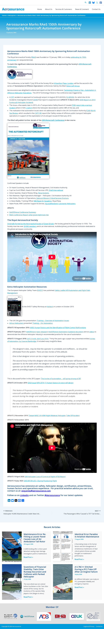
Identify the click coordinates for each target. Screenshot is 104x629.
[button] (86, 2)
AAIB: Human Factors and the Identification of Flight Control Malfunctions (58, 327)
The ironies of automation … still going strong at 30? (61, 379)
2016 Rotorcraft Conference (53, 120)
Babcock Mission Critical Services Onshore (52, 198)
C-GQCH (29, 108)
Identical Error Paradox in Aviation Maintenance (87, 535)
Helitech (50, 306)
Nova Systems (43, 193)
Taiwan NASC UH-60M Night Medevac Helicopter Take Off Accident (54, 415)
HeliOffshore (31, 332)
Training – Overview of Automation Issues (53, 320)
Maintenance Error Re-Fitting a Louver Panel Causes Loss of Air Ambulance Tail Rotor (35, 538)
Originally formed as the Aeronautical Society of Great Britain (30, 224)
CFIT (12, 97)
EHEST (40, 290)
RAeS (34, 57)
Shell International (56, 190)
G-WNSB (70, 97)
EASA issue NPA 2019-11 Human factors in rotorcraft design (50, 383)
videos (91, 332)
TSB (73, 105)
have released (41, 332)
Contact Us (96, 9)
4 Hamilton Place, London (63, 83)
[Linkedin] (90, 2)
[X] (97, 2)
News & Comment (82, 9)
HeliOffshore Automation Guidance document (66, 332)
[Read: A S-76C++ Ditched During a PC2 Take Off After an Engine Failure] (63, 582)
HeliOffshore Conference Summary (22, 212)
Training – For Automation (42, 323)
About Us (48, 9)
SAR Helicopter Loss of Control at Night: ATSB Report (45, 477)
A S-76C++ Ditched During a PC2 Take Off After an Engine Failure (86, 569)
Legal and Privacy (89, 626)
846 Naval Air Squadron (43, 201)
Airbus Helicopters (16, 323)
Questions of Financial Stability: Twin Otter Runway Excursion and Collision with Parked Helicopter (35, 571)
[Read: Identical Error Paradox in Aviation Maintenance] (63, 547)
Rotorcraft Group (73, 86)
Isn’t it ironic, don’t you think (38, 339)
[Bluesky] (93, 2)
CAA (88, 110)
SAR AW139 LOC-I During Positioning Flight (40, 481)
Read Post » (28, 557)
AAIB (35, 100)
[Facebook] (101, 2)
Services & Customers (63, 9)
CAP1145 (38, 113)
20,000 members (30, 226)
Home (39, 9)
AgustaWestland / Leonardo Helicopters (60, 203)
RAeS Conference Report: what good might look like (29, 215)
